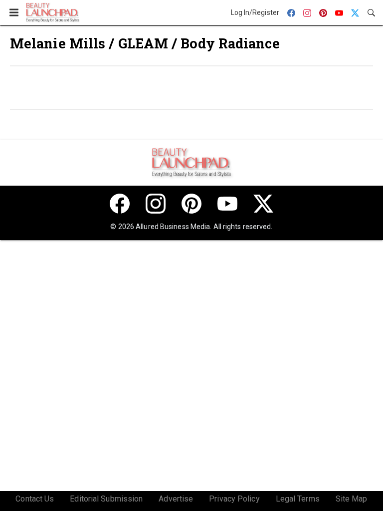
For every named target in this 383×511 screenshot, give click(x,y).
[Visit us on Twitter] (263, 204)
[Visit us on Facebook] (120, 204)
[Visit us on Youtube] (227, 204)
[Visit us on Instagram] (156, 204)
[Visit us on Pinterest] (191, 204)
